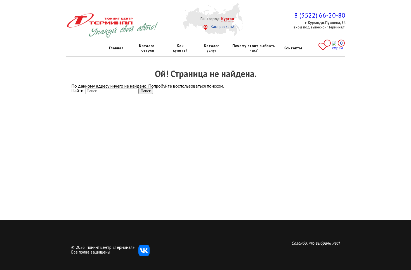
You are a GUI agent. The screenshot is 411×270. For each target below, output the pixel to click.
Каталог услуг (211, 48)
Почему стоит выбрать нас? (253, 48)
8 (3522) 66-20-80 (319, 15)
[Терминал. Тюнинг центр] (112, 36)
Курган (227, 18)
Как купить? (180, 48)
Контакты (293, 47)
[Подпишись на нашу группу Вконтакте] (144, 254)
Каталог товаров (146, 48)
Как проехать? (222, 26)
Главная (116, 47)
